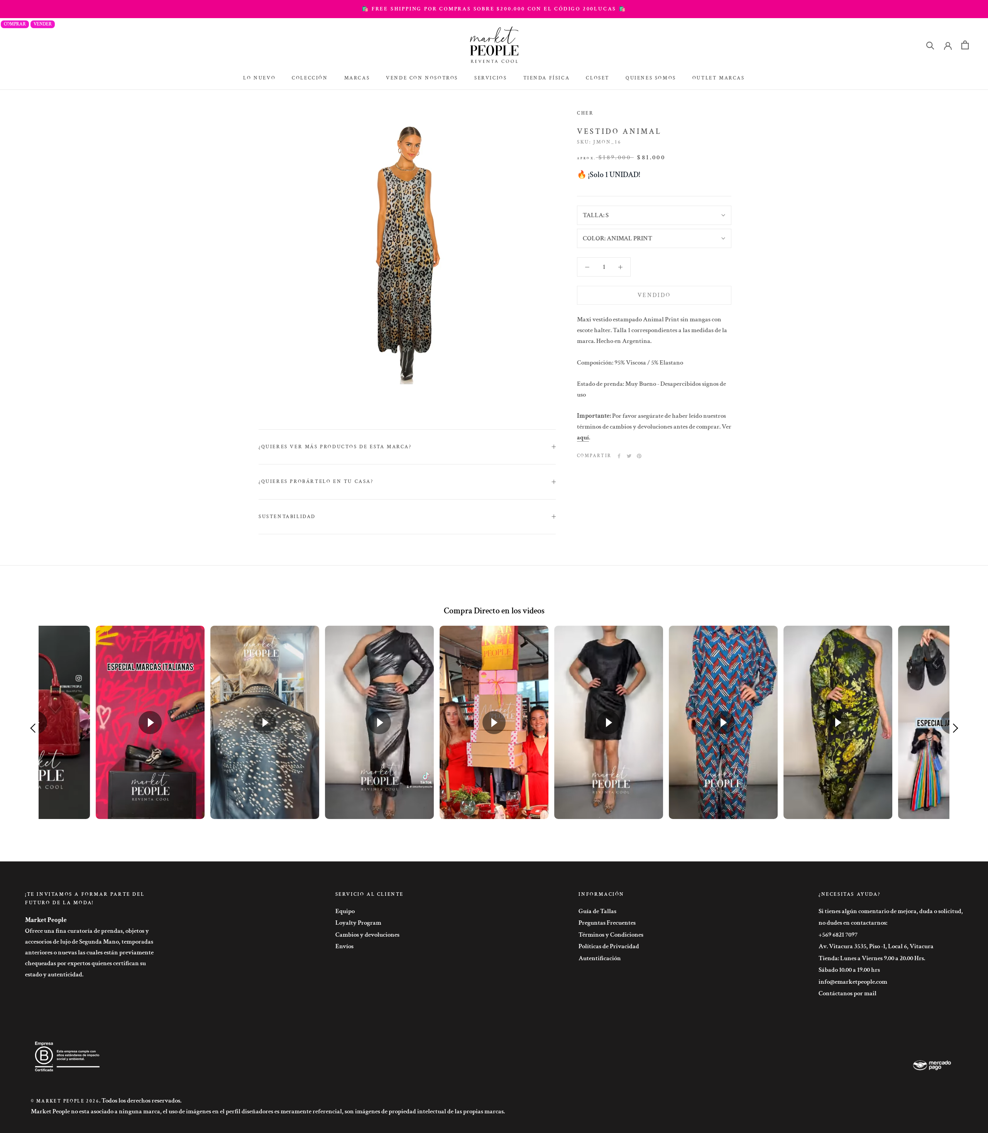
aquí (583, 437)
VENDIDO (654, 295)
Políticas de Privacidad (609, 946)
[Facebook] (619, 456)
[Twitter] (629, 456)
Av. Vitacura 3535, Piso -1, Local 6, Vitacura (876, 946)
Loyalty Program (358, 923)
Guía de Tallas (597, 911)
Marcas (357, 78)
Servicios (490, 78)
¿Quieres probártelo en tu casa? (316, 481)
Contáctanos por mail (847, 993)
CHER (585, 113)
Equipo (345, 911)
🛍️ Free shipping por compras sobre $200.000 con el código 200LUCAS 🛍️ (494, 8)
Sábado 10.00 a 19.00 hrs (849, 970)
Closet (597, 78)
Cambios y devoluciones (367, 934)
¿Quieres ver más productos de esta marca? (335, 447)
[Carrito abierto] (965, 45)
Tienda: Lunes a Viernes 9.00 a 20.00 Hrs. (872, 958)
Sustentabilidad (287, 516)
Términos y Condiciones (611, 934)
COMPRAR (15, 24)
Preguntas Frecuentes (607, 923)
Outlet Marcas (718, 78)
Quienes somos (651, 78)
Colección (310, 78)
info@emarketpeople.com (853, 982)
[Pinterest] (639, 456)
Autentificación (600, 958)
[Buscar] (930, 45)
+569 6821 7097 (838, 934)
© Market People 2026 (65, 1101)
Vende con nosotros (422, 78)
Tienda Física (546, 78)
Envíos (344, 946)
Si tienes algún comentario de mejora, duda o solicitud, (891, 911)
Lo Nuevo (259, 78)
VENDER (43, 24)
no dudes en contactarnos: (853, 923)
